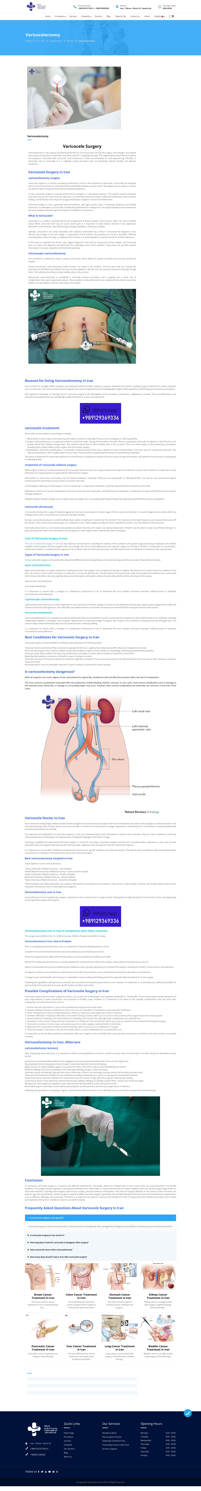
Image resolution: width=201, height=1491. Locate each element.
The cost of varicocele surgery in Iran (42, 543)
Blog (66, 1452)
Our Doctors (69, 1448)
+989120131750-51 (39, 1448)
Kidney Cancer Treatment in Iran (158, 1296)
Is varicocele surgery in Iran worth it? (47, 1235)
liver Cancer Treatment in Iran (81, 1347)
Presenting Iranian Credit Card (115, 1445)
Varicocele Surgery (82, 146)
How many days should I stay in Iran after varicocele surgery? (58, 1257)
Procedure (68, 1437)
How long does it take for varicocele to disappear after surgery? (59, 1242)
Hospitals (68, 1445)
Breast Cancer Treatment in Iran (43, 1296)
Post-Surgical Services (111, 1437)
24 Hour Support (109, 1448)
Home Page (69, 1433)
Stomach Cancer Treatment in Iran (119, 1296)
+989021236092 (37, 1454)
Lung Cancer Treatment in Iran (120, 1347)
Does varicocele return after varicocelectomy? (51, 1249)
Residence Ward (109, 1433)
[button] (187, 1413)
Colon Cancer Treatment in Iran (81, 1296)
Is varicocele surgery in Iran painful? (47, 1218)
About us (68, 1456)
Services (67, 1441)
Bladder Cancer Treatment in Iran (158, 1347)
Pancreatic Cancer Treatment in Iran (43, 1347)
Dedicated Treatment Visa (113, 1441)
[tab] (100, 1218)
